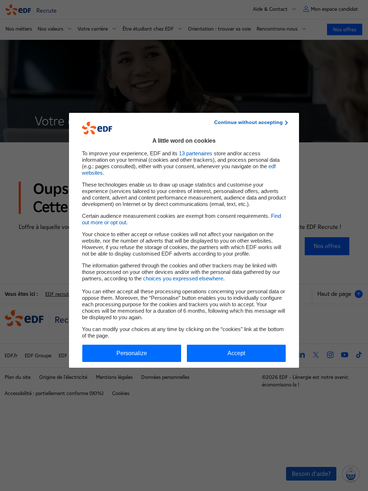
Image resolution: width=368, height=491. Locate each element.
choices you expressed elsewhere (183, 278)
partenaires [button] (195, 153)
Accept (236, 353)
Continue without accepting (248, 122)
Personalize (131, 353)
